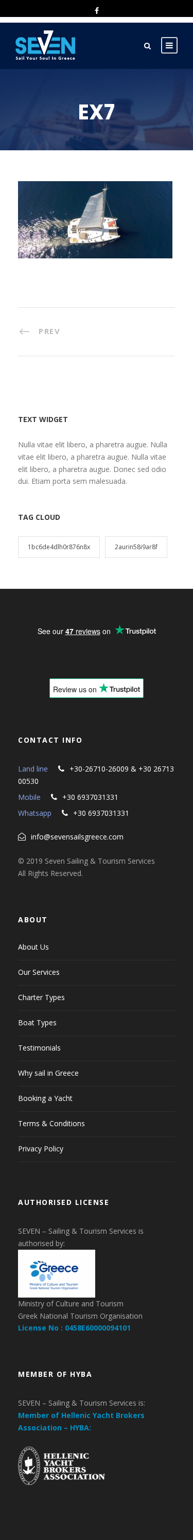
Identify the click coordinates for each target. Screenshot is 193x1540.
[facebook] (97, 10)
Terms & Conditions (51, 1123)
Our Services (39, 972)
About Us (33, 947)
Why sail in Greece (48, 1073)
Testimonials (39, 1048)
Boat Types (37, 1022)
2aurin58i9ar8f (136, 546)
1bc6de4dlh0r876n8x (59, 546)
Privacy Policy (40, 1148)
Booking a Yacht (45, 1098)
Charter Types (41, 997)
